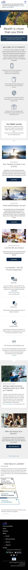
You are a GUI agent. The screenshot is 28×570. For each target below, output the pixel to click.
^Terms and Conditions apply (13, 456)
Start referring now (14, 446)
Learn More (14, 179)
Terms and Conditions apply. (14, 292)
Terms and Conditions (8, 526)
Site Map (5, 547)
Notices (4, 533)
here (8, 133)
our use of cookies (8, 7)
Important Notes (6, 513)
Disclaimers (5, 531)
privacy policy (21, 5)
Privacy (4, 528)
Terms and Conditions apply (8, 404)
